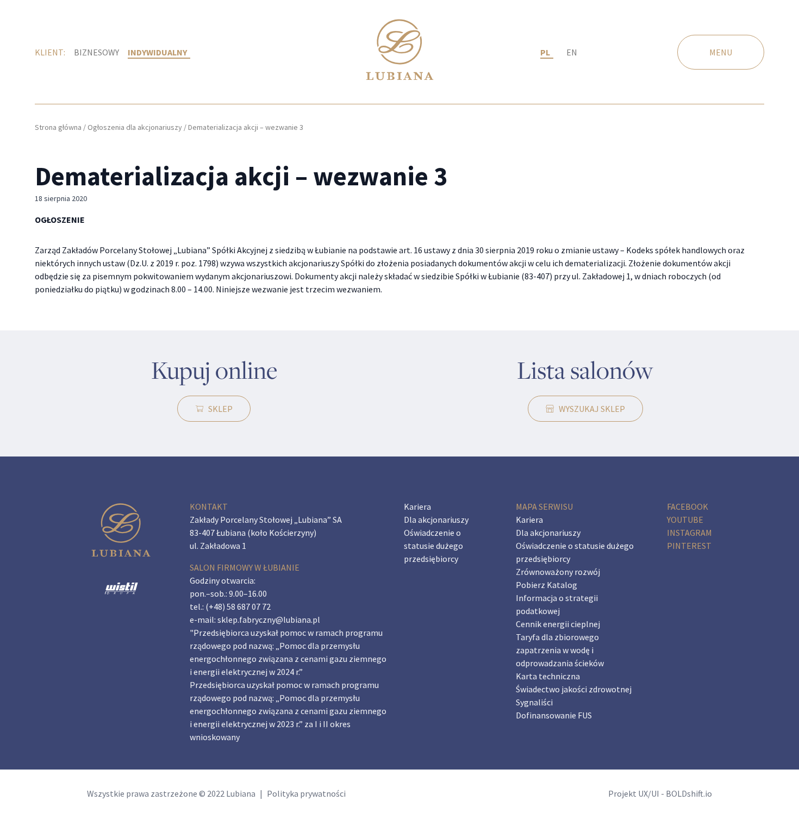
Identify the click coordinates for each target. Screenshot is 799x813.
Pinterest (689, 545)
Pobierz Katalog (546, 584)
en (571, 52)
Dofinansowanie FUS (554, 715)
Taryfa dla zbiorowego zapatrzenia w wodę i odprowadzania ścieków (560, 649)
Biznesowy (96, 52)
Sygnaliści (534, 702)
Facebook (687, 506)
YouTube (685, 519)
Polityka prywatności (306, 793)
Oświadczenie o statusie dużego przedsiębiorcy (433, 545)
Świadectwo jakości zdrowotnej (574, 689)
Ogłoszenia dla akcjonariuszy (135, 127)
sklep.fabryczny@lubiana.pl (268, 619)
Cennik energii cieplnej (558, 623)
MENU (720, 52)
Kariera (417, 506)
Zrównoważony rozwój (558, 571)
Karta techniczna (548, 676)
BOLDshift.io (689, 793)
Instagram (689, 532)
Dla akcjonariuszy (436, 519)
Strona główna (58, 127)
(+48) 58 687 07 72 (238, 606)
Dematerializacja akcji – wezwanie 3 (241, 176)
